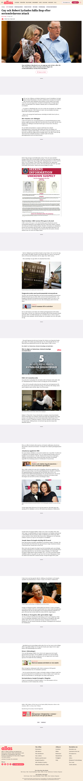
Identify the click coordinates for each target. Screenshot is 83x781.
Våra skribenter (39, 753)
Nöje (57, 760)
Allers (70, 758)
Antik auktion (73, 764)
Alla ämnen (38, 751)
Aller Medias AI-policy (41, 762)
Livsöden (17, 2)
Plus (55, 2)
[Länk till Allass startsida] (8, 2)
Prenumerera (66, 2)
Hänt (27, 771)
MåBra (42, 771)
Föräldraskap (42, 7)
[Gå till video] (59, 350)
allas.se (59, 778)
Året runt (71, 762)
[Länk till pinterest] (10, 764)
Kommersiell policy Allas (41, 764)
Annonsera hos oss (74, 751)
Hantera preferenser (40, 758)
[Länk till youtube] (8, 764)
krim (38, 722)
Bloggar (45, 2)
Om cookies (38, 755)
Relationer (28, 2)
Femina (38, 771)
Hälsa (57, 751)
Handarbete (35, 2)
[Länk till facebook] (2, 764)
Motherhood (50, 771)
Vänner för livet (27, 7)
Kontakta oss (72, 749)
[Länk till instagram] (5, 764)
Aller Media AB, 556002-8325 (35, 779)
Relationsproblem (19, 7)
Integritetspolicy (39, 760)
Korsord (9, 7)
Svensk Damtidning (33, 771)
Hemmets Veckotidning (75, 760)
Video (40, 2)
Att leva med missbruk (52, 7)
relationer (4, 16)
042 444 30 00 (37, 778)
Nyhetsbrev (38, 749)
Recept (45, 771)
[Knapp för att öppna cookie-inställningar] (80, 2)
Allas (70, 755)
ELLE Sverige (27, 776)
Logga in (75, 2)
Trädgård (22, 2)
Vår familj (35, 7)
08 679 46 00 (56, 779)
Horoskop (50, 2)
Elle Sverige (23, 771)
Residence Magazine (58, 771)
